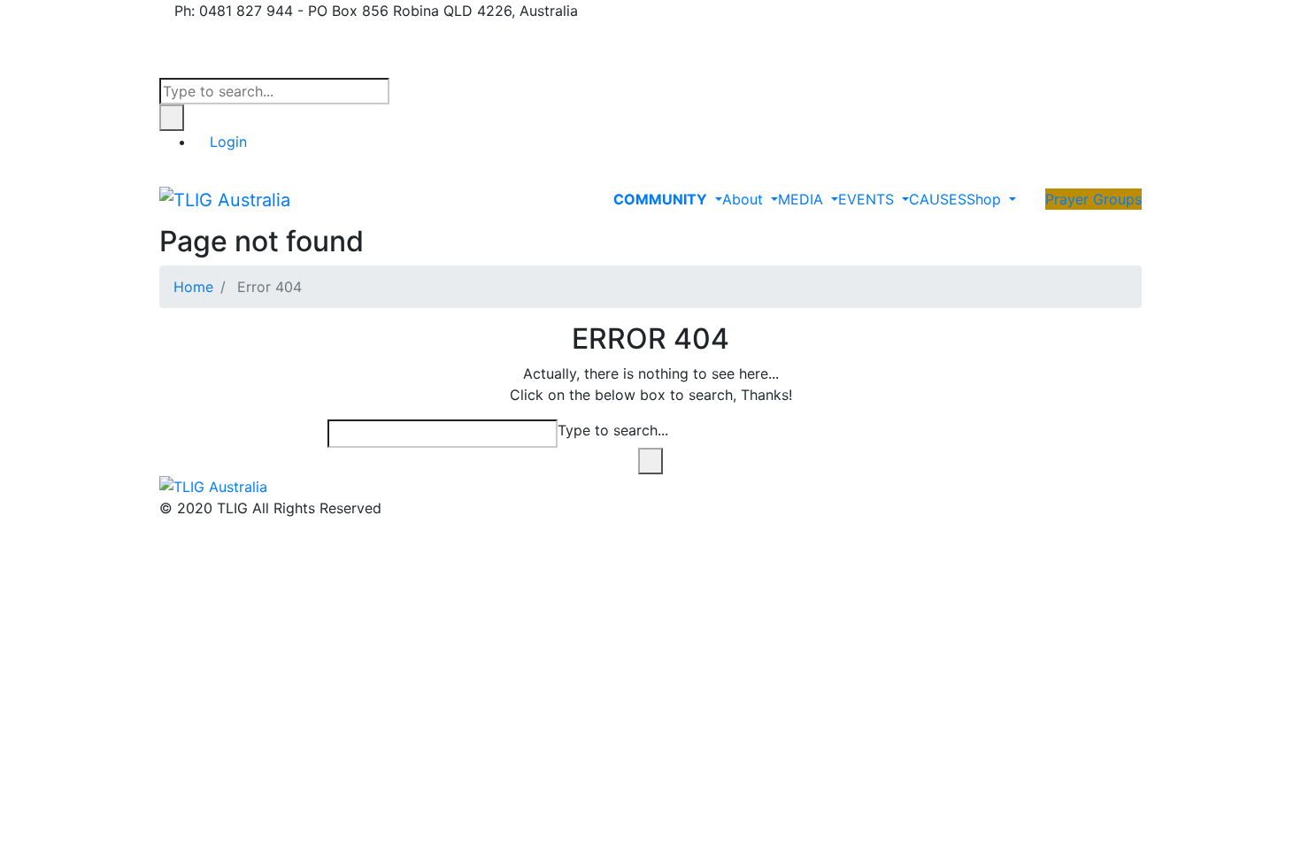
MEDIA (803, 199)
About (744, 199)
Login (228, 141)
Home (193, 287)
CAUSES (937, 199)
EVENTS (868, 199)
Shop (985, 199)
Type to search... (613, 430)
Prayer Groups (1093, 199)
